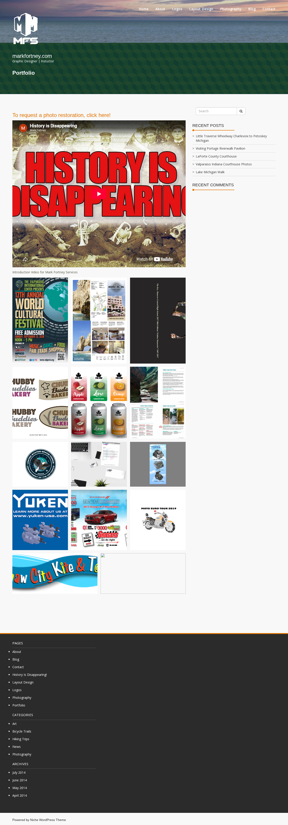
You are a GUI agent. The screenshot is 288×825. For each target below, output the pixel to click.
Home (144, 9)
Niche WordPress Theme (48, 820)
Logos (177, 9)
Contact (269, 9)
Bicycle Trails (21, 731)
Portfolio (18, 705)
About (160, 9)
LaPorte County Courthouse (216, 156)
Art (14, 724)
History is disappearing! (29, 674)
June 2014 (19, 780)
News (16, 746)
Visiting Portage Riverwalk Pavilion (220, 148)
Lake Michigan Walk (210, 172)
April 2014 (19, 795)
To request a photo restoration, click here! (61, 115)
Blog (252, 9)
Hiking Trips (20, 739)
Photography (230, 9)
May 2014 (19, 788)
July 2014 (18, 772)
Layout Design (201, 9)
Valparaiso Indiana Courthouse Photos (224, 164)
